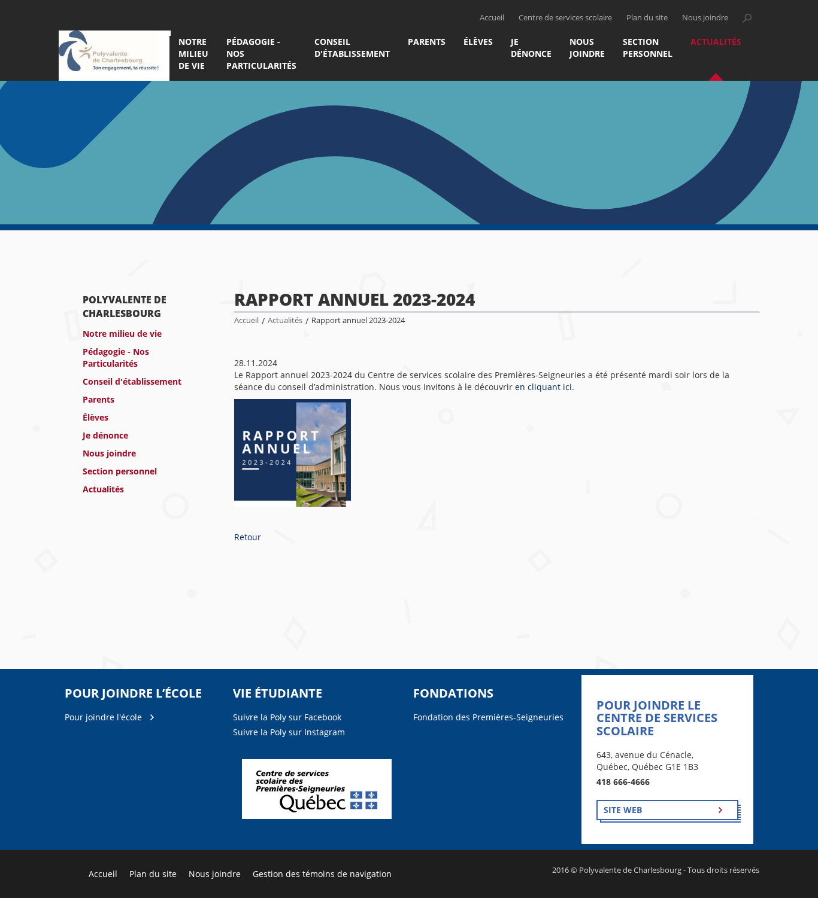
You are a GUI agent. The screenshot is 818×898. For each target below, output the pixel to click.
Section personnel (647, 47)
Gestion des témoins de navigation (322, 873)
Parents (427, 41)
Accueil (492, 18)
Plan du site (647, 18)
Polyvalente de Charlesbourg (124, 306)
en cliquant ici (543, 386)
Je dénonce (531, 47)
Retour (247, 537)
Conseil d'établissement (352, 47)
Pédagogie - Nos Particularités (261, 53)
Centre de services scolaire (565, 18)
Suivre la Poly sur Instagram (289, 732)
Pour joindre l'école (103, 717)
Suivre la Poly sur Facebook (287, 717)
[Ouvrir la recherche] (746, 18)
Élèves (478, 41)
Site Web (623, 809)
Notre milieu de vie (193, 53)
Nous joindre (705, 18)
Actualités (715, 41)
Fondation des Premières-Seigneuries (488, 717)
